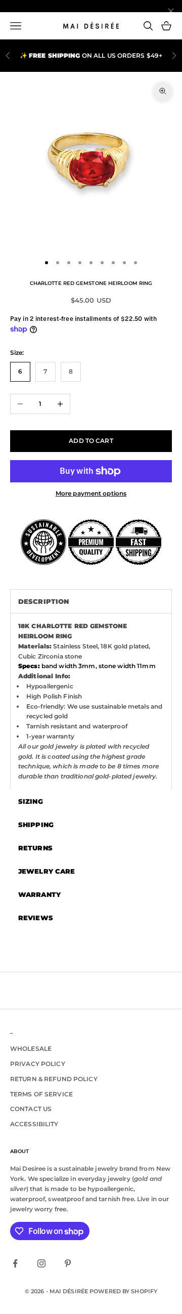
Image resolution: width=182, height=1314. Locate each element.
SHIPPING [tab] (36, 824)
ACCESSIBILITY (34, 1124)
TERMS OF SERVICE (41, 1094)
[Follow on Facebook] (15, 1263)
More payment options (91, 493)
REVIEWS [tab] (35, 918)
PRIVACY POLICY (37, 1063)
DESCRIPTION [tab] (43, 601)
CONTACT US (31, 1109)
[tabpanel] (91, 701)
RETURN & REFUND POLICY (54, 1079)
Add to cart (91, 440)
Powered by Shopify (123, 1291)
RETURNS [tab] (35, 848)
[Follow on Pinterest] (68, 1263)
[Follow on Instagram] (41, 1263)
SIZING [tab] (30, 801)
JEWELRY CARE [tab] (46, 871)
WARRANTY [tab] (39, 894)
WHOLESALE (31, 1048)
